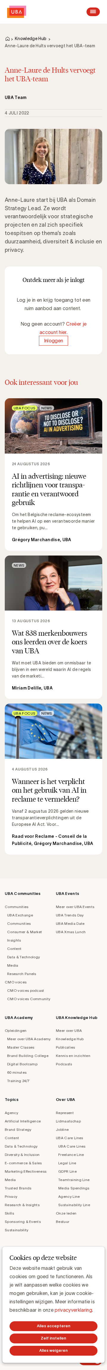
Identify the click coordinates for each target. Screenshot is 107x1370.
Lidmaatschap (68, 1121)
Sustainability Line (74, 1205)
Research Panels (21, 974)
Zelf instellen (53, 1338)
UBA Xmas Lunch (71, 932)
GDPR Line (67, 1171)
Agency (11, 1113)
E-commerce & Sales (23, 1163)
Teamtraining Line (73, 1180)
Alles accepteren (53, 1326)
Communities (17, 907)
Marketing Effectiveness (25, 1171)
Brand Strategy (18, 1129)
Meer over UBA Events (75, 907)
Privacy (11, 1196)
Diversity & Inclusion (22, 1155)
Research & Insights (22, 1205)
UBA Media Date (70, 923)
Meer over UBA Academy (29, 1039)
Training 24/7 (18, 1081)
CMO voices (15, 982)
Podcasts (64, 1064)
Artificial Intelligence (23, 1121)
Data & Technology (23, 957)
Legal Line (67, 1163)
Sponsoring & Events (23, 1221)
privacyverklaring (73, 1310)
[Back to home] (16, 12)
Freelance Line (71, 1155)
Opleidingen (16, 1030)
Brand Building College (27, 1056)
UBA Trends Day (70, 915)
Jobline (62, 1129)
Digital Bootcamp (22, 1064)
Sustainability (16, 1230)
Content (14, 949)
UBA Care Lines (69, 1138)
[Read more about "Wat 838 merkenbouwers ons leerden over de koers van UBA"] (53, 627)
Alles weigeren (53, 1350)
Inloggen (53, 340)
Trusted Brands (18, 1188)
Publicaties (65, 1047)
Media (12, 965)
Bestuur (62, 1221)
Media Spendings (73, 1188)
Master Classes (20, 1047)
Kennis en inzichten (73, 1056)
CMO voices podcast (25, 990)
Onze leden (66, 1213)
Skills (9, 1213)
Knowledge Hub (30, 38)
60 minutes (16, 1072)
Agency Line (69, 1196)
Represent (65, 1113)
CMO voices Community (28, 999)
